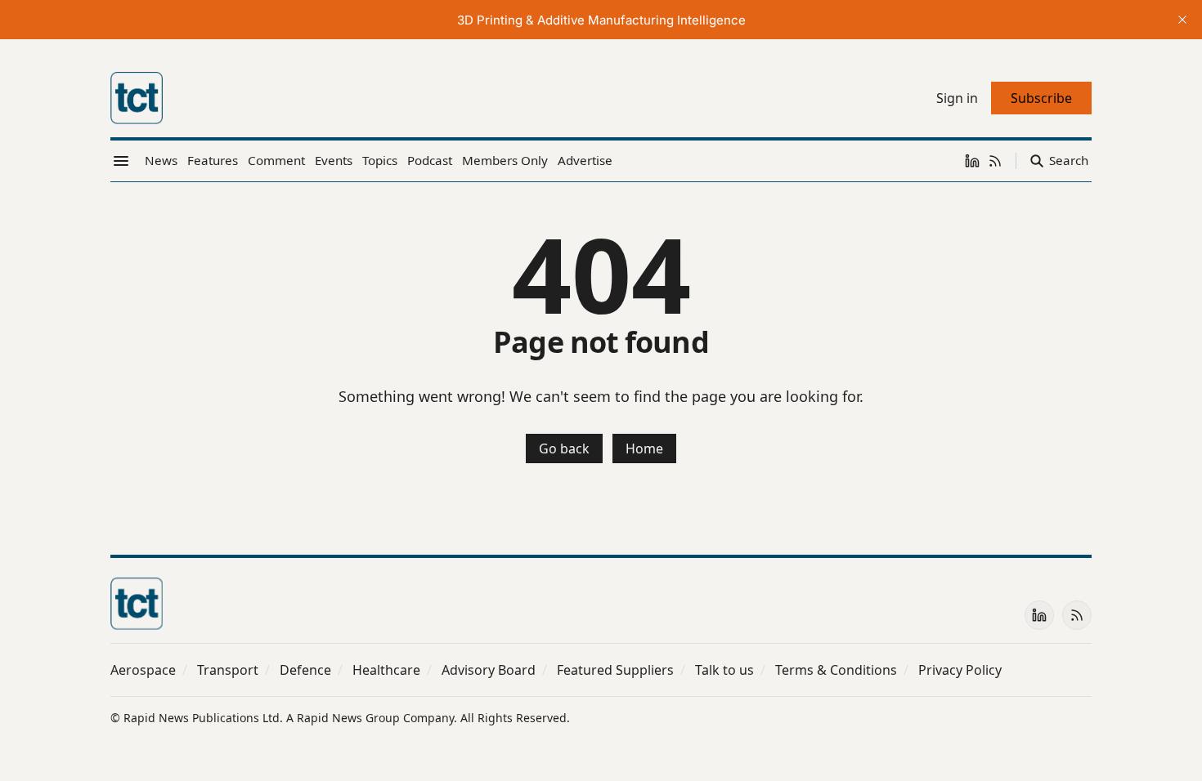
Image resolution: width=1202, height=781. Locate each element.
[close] (1182, 20)
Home (644, 448)
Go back (564, 448)
